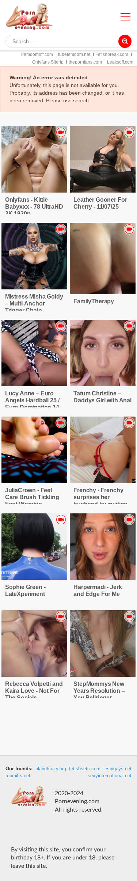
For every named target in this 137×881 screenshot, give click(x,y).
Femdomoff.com (37, 54)
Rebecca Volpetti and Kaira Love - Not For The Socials (34, 691)
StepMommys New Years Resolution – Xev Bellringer (99, 691)
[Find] (125, 41)
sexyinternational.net (110, 775)
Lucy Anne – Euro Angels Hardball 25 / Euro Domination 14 (32, 400)
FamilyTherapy (93, 301)
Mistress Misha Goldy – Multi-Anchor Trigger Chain (34, 303)
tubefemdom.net (74, 54)
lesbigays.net (117, 768)
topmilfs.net (17, 775)
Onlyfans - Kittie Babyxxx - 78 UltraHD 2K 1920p (34, 207)
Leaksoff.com (120, 62)
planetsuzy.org (50, 768)
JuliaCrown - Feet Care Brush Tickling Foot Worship (32, 497)
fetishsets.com (84, 768)
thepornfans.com (85, 62)
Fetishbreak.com (111, 54)
